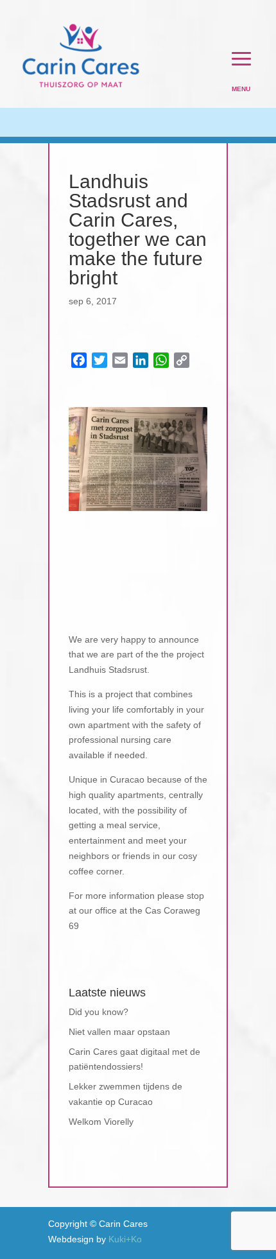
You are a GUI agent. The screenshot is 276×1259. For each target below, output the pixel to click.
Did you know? (98, 1012)
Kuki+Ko (125, 1239)
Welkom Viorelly (101, 1121)
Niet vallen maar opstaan (119, 1032)
